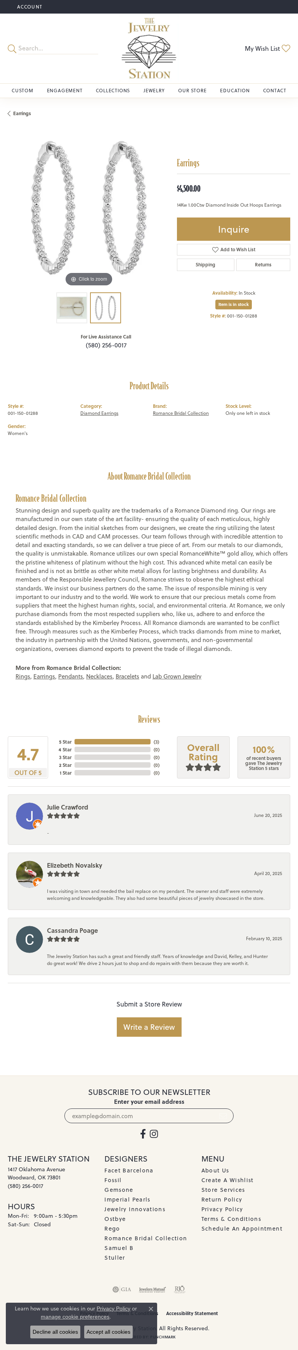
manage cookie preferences (75, 1317)
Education (234, 90)
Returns (263, 264)
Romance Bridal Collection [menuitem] (145, 1238)
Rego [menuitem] (112, 1228)
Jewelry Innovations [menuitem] (134, 1209)
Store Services (223, 1190)
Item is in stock (233, 304)
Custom (22, 90)
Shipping (205, 264)
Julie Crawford (67, 807)
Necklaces (99, 676)
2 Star (65, 764)
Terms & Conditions (231, 1219)
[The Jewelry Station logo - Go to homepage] (149, 48)
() (156, 741)
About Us (215, 1170)
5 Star (65, 741)
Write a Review (149, 1026)
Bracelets (127, 676)
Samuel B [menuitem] (118, 1248)
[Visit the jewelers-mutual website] (152, 1289)
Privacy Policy (222, 1209)
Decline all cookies (55, 1332)
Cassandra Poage (72, 930)
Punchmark (162, 1337)
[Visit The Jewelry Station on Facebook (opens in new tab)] (143, 1134)
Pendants (70, 676)
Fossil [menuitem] (112, 1180)
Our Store (192, 90)
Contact (274, 90)
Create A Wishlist (227, 1180)
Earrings (22, 113)
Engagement (65, 90)
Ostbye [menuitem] (115, 1219)
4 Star (65, 749)
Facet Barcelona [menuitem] (128, 1170)
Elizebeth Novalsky (74, 865)
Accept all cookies (108, 1332)
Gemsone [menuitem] (118, 1190)
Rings (23, 676)
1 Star (65, 772)
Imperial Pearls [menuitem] (127, 1199)
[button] (29, 7)
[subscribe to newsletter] (223, 1116)
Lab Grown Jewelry (176, 676)
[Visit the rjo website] (179, 1289)
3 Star (65, 757)
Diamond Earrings (99, 413)
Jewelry (154, 90)
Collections (113, 90)
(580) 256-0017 (106, 345)
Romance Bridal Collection (181, 413)
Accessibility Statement (192, 1313)
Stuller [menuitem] (114, 1257)
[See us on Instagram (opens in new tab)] (154, 1134)
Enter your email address (149, 1101)
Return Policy (222, 1199)
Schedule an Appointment (241, 1228)
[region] (88, 207)
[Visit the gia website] (122, 1289)
